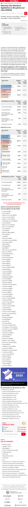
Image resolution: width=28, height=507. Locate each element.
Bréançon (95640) (6, 304)
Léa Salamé (5, 458)
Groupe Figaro (12, 489)
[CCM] (20, 496)
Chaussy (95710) (6, 275)
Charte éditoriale (18, 485)
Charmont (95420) (7, 365)
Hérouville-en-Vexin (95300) (9, 284)
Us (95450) (5, 236)
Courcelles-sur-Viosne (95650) (9, 329)
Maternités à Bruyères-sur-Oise (10, 393)
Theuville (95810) (6, 363)
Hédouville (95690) (7, 335)
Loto (3, 459)
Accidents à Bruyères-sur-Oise (10, 405)
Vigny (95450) (5, 244)
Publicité (24, 485)
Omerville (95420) (6, 323)
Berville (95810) (6, 315)
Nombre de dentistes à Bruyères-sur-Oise (13, 412)
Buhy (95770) (5, 321)
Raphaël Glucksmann (7, 456)
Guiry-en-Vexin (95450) (8, 354)
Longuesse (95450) (7, 300)
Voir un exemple (21, 427)
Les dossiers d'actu (8, 431)
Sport (4, 429)
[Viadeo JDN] (20, 502)
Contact (6, 486)
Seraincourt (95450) (7, 238)
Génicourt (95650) (6, 292)
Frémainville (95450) (7, 294)
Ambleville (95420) (7, 309)
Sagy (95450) (5, 248)
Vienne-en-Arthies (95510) (9, 311)
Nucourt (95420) (6, 265)
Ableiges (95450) (6, 246)
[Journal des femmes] (7, 496)
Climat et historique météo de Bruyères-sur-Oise (14, 403)
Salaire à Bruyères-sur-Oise (9, 397)
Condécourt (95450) (7, 286)
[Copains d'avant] (7, 502)
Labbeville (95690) (6, 273)
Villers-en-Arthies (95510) (8, 298)
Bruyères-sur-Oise (19, 27)
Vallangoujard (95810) (7, 277)
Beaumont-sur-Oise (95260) (9, 215)
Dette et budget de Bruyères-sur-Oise (12, 401)
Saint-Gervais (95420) (7, 257)
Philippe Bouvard (6, 452)
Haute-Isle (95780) (7, 331)
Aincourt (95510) (6, 261)
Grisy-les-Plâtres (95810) (8, 267)
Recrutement (21, 486)
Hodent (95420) (6, 344)
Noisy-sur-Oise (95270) (14, 18)
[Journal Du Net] (7, 499)
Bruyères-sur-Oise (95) (8, 389)
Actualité (5, 427)
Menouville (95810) (7, 362)
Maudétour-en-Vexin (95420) (9, 350)
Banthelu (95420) (6, 356)
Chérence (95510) (6, 358)
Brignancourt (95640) (7, 338)
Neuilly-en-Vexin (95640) (8, 340)
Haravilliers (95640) (7, 282)
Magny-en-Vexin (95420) (8, 219)
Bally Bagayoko (6, 448)
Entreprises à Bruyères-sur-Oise (10, 414)
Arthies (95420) (6, 336)
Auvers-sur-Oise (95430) (8, 217)
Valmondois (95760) (7, 242)
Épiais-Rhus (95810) (7, 280)
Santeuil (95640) (6, 269)
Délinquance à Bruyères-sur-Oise (10, 407)
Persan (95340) (6, 213)
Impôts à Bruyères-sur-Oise (9, 399)
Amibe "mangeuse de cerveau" (10, 450)
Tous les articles (11, 486)
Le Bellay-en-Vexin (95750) (9, 346)
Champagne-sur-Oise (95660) (9, 221)
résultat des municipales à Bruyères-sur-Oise (13, 64)
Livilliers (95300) (6, 308)
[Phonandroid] (20, 505)
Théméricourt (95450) (7, 333)
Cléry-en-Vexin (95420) (8, 302)
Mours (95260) (6, 234)
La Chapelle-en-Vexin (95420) (9, 327)
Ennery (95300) (6, 228)
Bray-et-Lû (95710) (6, 252)
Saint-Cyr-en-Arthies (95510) (9, 342)
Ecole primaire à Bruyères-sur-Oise (11, 391)
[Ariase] (7, 505)
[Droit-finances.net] (20, 499)
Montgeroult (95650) (7, 317)
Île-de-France (18, 3)
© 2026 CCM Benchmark (21, 489)
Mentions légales (4, 489)
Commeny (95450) (7, 271)
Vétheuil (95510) (6, 263)
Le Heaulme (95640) (7, 352)
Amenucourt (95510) (7, 348)
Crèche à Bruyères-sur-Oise (9, 395)
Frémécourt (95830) (7, 288)
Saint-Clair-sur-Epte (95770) (9, 250)
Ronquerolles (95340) (7, 253)
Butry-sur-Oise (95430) (8, 226)
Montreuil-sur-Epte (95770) (9, 313)
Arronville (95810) (6, 279)
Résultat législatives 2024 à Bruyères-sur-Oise (7, 29)
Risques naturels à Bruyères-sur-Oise (11, 411)
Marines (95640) (6, 223)
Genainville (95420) (7, 290)
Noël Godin (5, 454)
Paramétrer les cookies (16, 488)
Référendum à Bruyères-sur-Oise (10, 418)
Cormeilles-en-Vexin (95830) (9, 240)
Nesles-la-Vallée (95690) (8, 232)
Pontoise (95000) (6, 211)
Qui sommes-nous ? (6, 485)
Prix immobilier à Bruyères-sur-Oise (11, 416)
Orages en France (6, 446)
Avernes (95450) (6, 259)
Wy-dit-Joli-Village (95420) (9, 325)
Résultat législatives (9, 3)
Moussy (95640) (6, 360)
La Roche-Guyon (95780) (8, 306)
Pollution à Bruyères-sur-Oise (9, 409)
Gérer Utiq (24, 488)
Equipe (12, 485)
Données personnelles (6, 488)
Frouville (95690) (6, 319)
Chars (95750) (5, 230)
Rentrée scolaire (6, 444)
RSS (16, 486)
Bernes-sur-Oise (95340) (13, 16)
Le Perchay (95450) (7, 296)
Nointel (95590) (6, 255)
